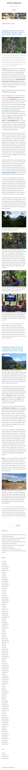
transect (3, 336)
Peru (15, 334)
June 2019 (4, 659)
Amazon (3, 327)
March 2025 (4, 577)
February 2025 (5, 579)
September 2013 (5, 738)
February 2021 (5, 638)
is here (13, 92)
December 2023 (5, 599)
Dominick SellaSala (8, 510)
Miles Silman (17, 332)
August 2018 (4, 672)
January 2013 (4, 742)
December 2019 (5, 652)
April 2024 (4, 593)
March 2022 (4, 622)
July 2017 (4, 685)
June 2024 (4, 590)
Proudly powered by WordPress (8, 767)
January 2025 (4, 581)
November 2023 (5, 600)
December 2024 (5, 582)
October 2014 (5, 722)
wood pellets (8, 514)
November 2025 (5, 566)
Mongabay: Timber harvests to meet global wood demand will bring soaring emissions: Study (12, 349)
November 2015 (5, 706)
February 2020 (5, 649)
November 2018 (5, 667)
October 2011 (5, 744)
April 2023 (4, 608)
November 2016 (5, 692)
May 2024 (4, 591)
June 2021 (4, 631)
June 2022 (4, 618)
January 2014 (4, 733)
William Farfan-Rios (17, 336)
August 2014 (4, 726)
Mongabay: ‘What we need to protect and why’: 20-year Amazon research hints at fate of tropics (13, 32)
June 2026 (4, 561)
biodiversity (12, 329)
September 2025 (5, 570)
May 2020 (4, 645)
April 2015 (4, 713)
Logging (21, 510)
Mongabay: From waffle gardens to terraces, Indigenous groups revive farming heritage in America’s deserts (14, 550)
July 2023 (4, 604)
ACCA (11, 325)
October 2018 (5, 668)
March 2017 (4, 690)
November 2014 (5, 720)
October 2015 (5, 708)
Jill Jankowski (9, 330)
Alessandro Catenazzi (17, 325)
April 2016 (4, 699)
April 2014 (4, 728)
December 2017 (5, 677)
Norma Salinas (5, 334)
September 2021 (5, 627)
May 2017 (4, 688)
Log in (3, 753)
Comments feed (5, 756)
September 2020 (5, 642)
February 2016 (5, 701)
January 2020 (4, 651)
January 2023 (4, 611)
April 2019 (4, 661)
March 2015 (4, 715)
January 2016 (4, 702)
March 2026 (4, 565)
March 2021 (4, 636)
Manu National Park (9, 332)
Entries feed (4, 754)
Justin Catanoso (14, 3)
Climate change (18, 329)
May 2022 (4, 620)
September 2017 (5, 683)
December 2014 (5, 719)
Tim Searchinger (18, 512)
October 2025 (5, 568)
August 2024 (4, 588)
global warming (16, 510)
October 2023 (5, 602)
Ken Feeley (14, 330)
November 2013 (5, 735)
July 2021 (4, 629)
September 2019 (5, 656)
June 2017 (4, 686)
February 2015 (5, 717)
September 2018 (5, 670)
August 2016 (4, 693)
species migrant (20, 334)
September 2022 (5, 617)
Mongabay (13, 86)
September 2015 (5, 710)
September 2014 (5, 724)
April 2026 (4, 563)
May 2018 (4, 674)
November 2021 (5, 624)
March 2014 (4, 729)
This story (4, 68)
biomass (4, 508)
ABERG (3, 325)
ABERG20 (7, 325)
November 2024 (5, 584)
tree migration (9, 336)
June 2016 (4, 695)
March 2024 (4, 595)
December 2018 (5, 665)
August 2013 (4, 740)
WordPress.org (5, 758)
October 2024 (5, 586)
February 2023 (5, 609)
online (10, 129)
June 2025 (4, 572)
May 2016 (4, 697)
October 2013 (5, 736)
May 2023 (4, 606)
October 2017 (5, 681)
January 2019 (4, 663)
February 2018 (5, 676)
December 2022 (5, 613)
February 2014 (5, 731)
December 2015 (5, 704)
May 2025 (4, 574)
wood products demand (17, 514)
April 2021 (4, 634)
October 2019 (5, 654)
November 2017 (5, 679)
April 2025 (4, 575)
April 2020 (4, 647)
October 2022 (5, 615)
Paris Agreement (10, 512)
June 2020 (4, 643)
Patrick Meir (11, 334)
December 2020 (5, 640)
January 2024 (4, 597)
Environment (16, 323)
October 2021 (5, 625)
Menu (14, 9)
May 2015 (4, 711)
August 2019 (4, 658)
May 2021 (4, 633)
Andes (7, 327)
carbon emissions (10, 508)
